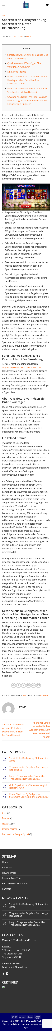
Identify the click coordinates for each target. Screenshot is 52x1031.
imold (28, 36)
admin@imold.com (18, 967)
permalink (44, 695)
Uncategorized (9, 828)
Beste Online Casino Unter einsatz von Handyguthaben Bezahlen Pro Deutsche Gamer (27, 80)
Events (5, 818)
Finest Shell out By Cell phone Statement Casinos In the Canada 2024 (29, 795)
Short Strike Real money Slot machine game (28, 759)
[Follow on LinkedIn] (7, 973)
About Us (7, 867)
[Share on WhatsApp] (13, 685)
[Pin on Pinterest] (33, 685)
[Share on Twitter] (23, 685)
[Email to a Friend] (28, 685)
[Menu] (4, 4)
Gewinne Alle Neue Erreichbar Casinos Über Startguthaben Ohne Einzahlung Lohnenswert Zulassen (27, 100)
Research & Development (15, 883)
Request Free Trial (11, 878)
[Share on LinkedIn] (38, 685)
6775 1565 (15, 963)
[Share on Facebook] (18, 685)
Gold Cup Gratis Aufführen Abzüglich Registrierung (28, 786)
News (4, 15)
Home (5, 862)
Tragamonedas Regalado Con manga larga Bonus (28, 768)
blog (4, 813)
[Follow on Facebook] (4, 973)
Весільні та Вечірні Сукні (15, 834)
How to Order (9, 872)
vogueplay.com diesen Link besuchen (21, 367)
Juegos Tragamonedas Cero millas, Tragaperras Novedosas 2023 (27, 777)
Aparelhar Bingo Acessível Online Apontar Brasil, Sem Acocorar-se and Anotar (39, 729)
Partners (6, 888)
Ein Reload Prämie (16, 71)
